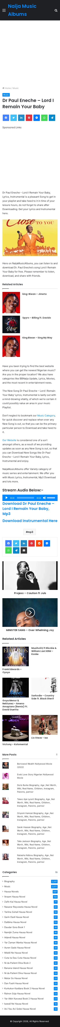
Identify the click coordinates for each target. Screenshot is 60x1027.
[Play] (6, 497)
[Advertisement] (30, 53)
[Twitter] (16, 543)
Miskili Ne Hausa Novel (16, 952)
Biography (9, 881)
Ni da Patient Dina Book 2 (17, 963)
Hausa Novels (11, 891)
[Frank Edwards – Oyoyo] (15, 656)
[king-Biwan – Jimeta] (11, 302)
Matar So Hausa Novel (16, 978)
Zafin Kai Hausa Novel (15, 901)
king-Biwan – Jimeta (34, 294)
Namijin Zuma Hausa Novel (18, 932)
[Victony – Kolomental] (15, 728)
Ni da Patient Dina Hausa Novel (20, 973)
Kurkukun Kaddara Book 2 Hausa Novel (24, 988)
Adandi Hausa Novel (14, 937)
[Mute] (44, 497)
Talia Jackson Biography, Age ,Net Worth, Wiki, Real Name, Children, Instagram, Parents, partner (34, 844)
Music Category (46, 415)
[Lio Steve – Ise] (44, 725)
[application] (30, 498)
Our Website (9, 440)
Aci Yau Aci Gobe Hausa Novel (20, 1009)
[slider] (51, 497)
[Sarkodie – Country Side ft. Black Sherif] (44, 685)
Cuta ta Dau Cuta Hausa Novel (20, 958)
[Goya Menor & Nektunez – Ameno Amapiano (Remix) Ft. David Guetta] (15, 687)
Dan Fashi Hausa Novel (16, 983)
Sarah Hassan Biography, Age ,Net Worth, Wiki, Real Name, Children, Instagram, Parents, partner (34, 830)
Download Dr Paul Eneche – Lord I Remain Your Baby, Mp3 (28, 508)
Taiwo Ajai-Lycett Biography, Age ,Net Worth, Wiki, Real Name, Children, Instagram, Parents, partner (36, 802)
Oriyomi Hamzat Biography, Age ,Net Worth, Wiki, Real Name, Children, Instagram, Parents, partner (35, 816)
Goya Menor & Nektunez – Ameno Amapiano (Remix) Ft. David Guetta (15, 705)
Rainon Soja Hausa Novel (17, 993)
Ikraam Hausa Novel (14, 896)
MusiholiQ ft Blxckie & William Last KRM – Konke (43, 651)
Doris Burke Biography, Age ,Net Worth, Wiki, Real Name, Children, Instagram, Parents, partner (37, 788)
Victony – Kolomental (15, 744)
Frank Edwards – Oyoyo (12, 671)
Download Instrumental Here (29, 520)
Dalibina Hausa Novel (15, 922)
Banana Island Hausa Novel (18, 968)
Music (16, 88)
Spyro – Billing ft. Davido (36, 317)
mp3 (30, 531)
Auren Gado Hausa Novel (17, 947)
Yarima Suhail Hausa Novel (18, 912)
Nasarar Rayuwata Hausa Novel (20, 907)
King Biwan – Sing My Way (37, 337)
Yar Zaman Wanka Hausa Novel (20, 942)
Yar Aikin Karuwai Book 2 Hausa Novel (24, 998)
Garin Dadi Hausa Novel (16, 917)
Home (7, 88)
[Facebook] (8, 543)
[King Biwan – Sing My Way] (11, 346)
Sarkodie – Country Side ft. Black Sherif (42, 697)
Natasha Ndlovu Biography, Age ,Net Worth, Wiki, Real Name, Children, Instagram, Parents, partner (35, 858)
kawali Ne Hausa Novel (16, 1003)
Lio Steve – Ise (39, 737)
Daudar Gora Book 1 (14, 927)
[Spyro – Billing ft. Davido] (11, 324)
